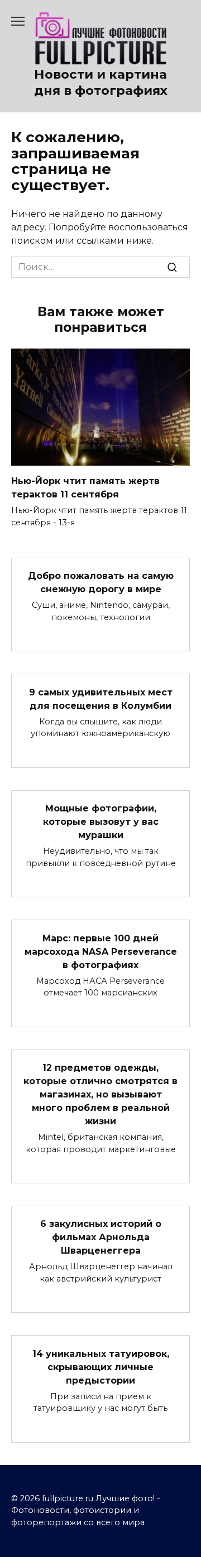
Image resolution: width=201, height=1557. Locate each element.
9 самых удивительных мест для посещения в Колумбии (101, 698)
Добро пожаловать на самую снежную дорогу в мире (101, 582)
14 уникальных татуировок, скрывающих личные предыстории (100, 1366)
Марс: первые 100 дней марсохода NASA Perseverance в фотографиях (101, 951)
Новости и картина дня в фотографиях (101, 82)
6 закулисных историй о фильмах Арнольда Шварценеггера (100, 1237)
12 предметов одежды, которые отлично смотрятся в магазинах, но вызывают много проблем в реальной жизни (100, 1094)
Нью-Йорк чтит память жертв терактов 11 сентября (85, 488)
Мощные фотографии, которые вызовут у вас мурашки (101, 821)
